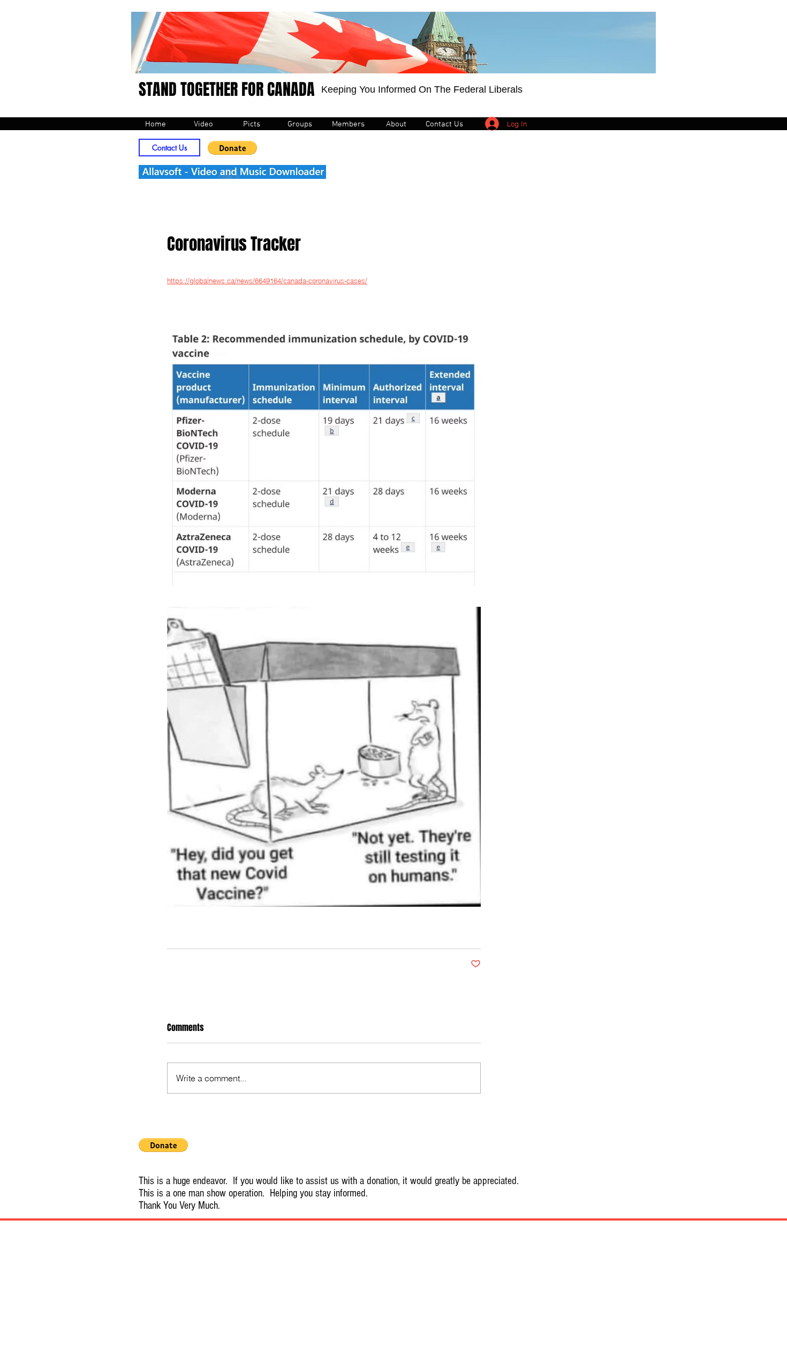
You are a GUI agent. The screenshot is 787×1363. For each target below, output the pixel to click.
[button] (232, 148)
